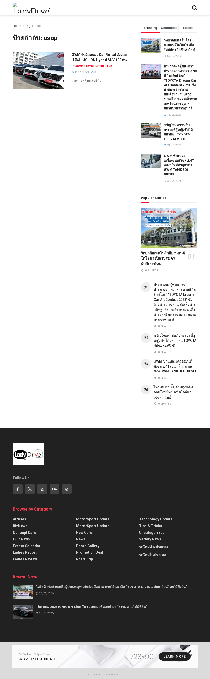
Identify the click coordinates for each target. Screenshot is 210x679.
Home (17, 26)
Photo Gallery (87, 546)
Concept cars (24, 532)
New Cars (84, 532)
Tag (27, 26)
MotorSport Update (92, 519)
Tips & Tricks (150, 526)
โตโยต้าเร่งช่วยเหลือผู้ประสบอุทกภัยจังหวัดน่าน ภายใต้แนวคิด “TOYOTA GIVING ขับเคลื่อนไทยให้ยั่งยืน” (111, 587)
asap (38, 26)
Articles (19, 519)
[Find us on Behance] (54, 489)
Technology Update (155, 519)
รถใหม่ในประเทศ (152, 555)
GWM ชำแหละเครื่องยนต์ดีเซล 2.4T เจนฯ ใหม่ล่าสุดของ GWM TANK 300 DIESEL (179, 165)
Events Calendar (26, 546)
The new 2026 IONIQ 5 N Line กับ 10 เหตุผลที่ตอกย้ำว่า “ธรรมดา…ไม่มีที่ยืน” (91, 607)
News (80, 539)
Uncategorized (152, 532)
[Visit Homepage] (31, 8)
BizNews (20, 526)
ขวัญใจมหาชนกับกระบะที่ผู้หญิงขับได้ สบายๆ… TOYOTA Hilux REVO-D (175, 340)
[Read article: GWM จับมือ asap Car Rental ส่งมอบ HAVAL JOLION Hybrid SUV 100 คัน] (38, 70)
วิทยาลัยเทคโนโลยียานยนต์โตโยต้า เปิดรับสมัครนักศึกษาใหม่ (179, 44)
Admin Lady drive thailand (93, 66)
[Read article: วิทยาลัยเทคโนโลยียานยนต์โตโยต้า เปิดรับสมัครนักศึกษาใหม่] (169, 228)
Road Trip (84, 559)
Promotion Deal (89, 552)
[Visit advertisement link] (105, 656)
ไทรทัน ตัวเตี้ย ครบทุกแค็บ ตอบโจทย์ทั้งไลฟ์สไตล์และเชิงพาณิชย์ (174, 392)
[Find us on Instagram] (42, 489)
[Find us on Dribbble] (67, 489)
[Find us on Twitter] (30, 489)
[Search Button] (194, 8)
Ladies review (25, 559)
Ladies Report (25, 552)
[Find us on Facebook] (18, 489)
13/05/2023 (81, 72)
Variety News (150, 539)
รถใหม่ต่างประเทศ (153, 547)
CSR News (21, 539)
